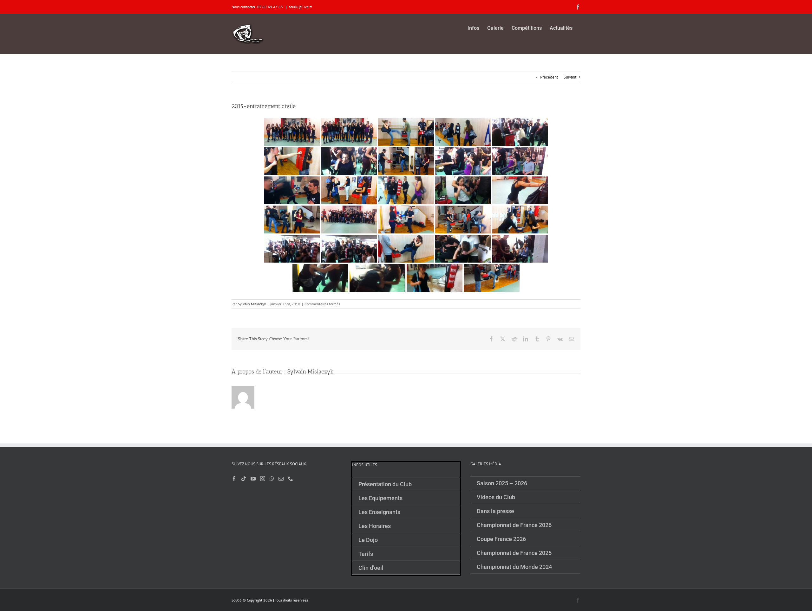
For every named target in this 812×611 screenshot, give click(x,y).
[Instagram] (262, 478)
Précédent (549, 77)
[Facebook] (234, 478)
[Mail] (281, 478)
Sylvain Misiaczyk (252, 304)
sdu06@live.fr (300, 6)
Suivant (570, 77)
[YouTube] (253, 478)
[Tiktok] (243, 478)
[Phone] (290, 478)
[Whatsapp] (272, 478)
